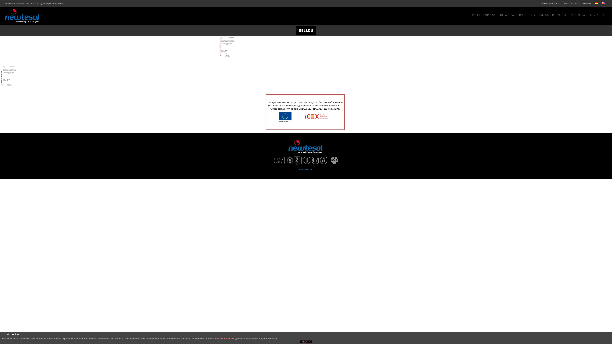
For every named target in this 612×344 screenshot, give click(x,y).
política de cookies (225, 338)
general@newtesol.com (51, 3)
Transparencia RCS (306, 169)
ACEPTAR (306, 342)
